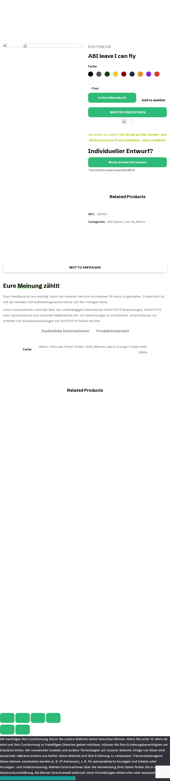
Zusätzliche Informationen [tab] (65, 331)
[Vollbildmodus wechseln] (22, 718)
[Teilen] (38, 718)
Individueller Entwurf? (120, 151)
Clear (95, 88)
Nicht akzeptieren (29, 778)
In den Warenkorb (112, 98)
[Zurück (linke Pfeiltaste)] (7, 730)
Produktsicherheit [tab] (112, 331)
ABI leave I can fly (121, 222)
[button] (127, 162)
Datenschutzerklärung (58, 778)
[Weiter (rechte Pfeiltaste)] (22, 730)
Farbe (92, 66)
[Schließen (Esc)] (53, 718)
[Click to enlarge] (31, 111)
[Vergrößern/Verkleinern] (7, 718)
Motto (140, 222)
